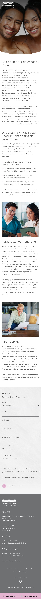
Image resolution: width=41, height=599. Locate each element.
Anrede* (4, 402)
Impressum (19, 569)
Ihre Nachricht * (7, 455)
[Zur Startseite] (7, 5)
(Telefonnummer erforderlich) (18, 469)
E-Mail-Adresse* (7, 429)
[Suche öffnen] (32, 5)
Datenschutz (30, 569)
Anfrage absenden (14, 486)
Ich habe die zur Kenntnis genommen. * (21, 472)
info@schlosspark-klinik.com (17, 543)
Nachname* (5, 420)
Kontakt (9, 569)
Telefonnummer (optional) (10, 437)
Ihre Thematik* (6, 446)
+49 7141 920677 (13, 541)
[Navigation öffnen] (37, 4)
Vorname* (5, 411)
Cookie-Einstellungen (20, 572)
